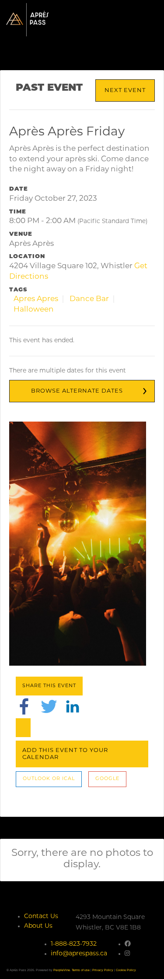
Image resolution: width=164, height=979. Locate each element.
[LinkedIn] (73, 706)
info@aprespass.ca (79, 954)
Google (107, 779)
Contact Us (41, 916)
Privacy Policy (102, 970)
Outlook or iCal (49, 779)
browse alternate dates (77, 391)
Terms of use (81, 970)
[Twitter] (49, 706)
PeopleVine (61, 970)
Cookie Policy (126, 970)
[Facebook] (24, 706)
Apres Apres (36, 299)
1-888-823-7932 (74, 944)
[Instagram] (127, 954)
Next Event (125, 90)
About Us (38, 926)
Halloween (34, 309)
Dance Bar (89, 299)
